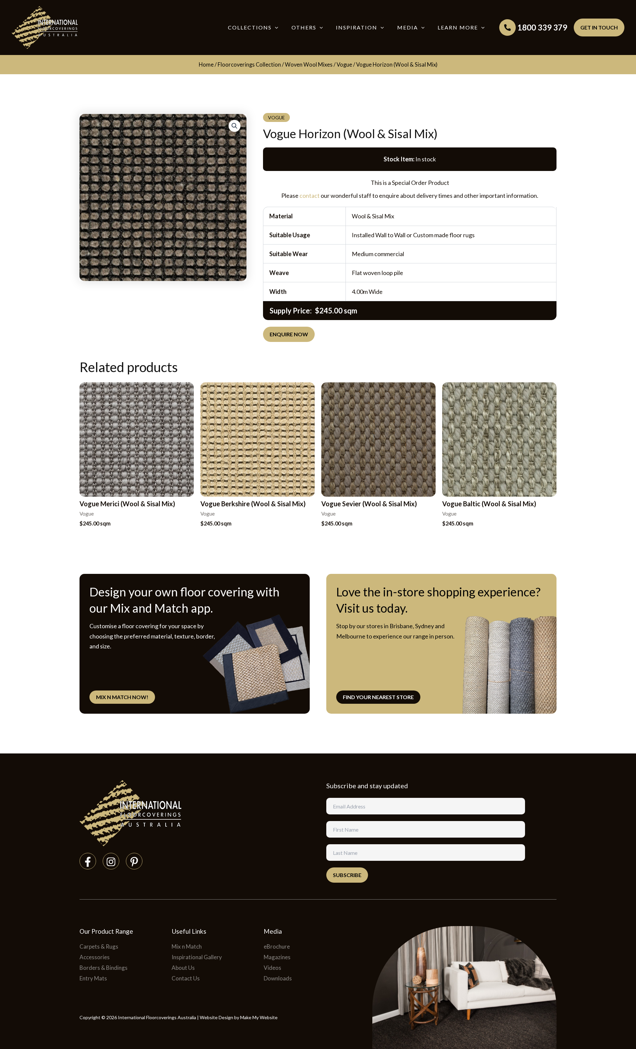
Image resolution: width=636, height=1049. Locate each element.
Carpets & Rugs (99, 946)
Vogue (344, 64)
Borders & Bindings (104, 967)
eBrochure (277, 946)
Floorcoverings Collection (249, 64)
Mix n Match (187, 946)
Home (206, 64)
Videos (272, 967)
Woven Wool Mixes (309, 64)
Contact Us (186, 978)
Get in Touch (599, 27)
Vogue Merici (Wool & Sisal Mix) (127, 504)
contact (309, 195)
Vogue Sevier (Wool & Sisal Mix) (369, 504)
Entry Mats (93, 978)
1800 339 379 (542, 27)
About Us (183, 967)
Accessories (95, 957)
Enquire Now (289, 334)
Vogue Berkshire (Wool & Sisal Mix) (253, 504)
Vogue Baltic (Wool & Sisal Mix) (489, 504)
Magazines (277, 957)
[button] (275, 27)
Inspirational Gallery (197, 957)
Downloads (278, 978)
